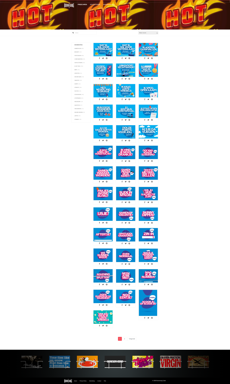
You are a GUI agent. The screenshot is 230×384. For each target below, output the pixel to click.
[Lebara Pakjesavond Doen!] (103, 194)
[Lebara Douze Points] (126, 132)
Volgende (132, 339)
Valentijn (78, 105)
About (75, 381)
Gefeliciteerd (79, 62)
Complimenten (79, 59)
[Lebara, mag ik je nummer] (148, 276)
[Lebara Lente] (103, 317)
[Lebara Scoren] (148, 302)
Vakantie (78, 80)
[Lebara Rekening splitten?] (103, 276)
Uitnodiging (79, 94)
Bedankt (78, 51)
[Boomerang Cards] (69, 6)
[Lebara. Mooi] (126, 152)
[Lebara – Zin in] (148, 235)
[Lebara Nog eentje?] (126, 297)
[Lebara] (103, 50)
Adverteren (95, 4)
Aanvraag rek (109, 4)
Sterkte (78, 87)
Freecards (82, 4)
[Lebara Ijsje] (103, 214)
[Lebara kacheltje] (148, 194)
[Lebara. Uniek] (103, 152)
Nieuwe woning (79, 112)
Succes (77, 91)
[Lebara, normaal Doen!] (126, 255)
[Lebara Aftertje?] (103, 235)
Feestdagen (79, 55)
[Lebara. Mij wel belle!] (148, 173)
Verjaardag (79, 108)
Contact (99, 381)
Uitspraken (78, 98)
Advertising (92, 381)
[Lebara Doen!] (103, 296)
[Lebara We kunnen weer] (103, 255)
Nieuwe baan (79, 76)
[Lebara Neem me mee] (126, 276)
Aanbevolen (79, 48)
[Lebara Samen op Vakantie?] (126, 214)
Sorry (77, 83)
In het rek (78, 66)
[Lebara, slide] (126, 194)
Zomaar (77, 119)
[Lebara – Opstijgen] (126, 235)
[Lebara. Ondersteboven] (148, 152)
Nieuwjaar (78, 101)
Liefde (77, 115)
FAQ (105, 381)
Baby (77, 69)
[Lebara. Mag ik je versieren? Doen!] (148, 255)
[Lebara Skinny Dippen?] (148, 214)
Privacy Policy (83, 381)
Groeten (78, 73)
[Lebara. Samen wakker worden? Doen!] (103, 173)
